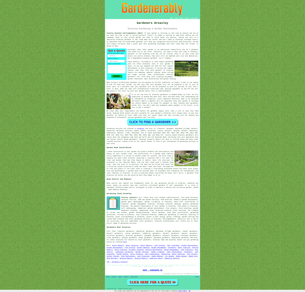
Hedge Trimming (157, 252)
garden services (152, 199)
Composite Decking (171, 258)
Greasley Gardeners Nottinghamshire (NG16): (125, 33)
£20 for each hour (117, 84)
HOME (171, 18)
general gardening (190, 204)
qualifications (185, 42)
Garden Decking (142, 252)
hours (109, 89)
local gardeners (144, 240)
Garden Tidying (113, 256)
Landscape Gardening (124, 252)
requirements (130, 111)
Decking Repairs (126, 258)
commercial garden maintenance (151, 208)
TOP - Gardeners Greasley (117, 262)
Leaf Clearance (173, 245)
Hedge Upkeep (181, 256)
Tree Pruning (159, 245)
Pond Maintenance (174, 252)
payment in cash (170, 103)
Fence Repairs (118, 245)
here (125, 242)
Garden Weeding (143, 247)
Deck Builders (112, 258)
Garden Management (158, 247)
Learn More (182, 291)
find (113, 231)
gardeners (132, 77)
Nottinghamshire (169, 219)
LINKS (176, 18)
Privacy (197, 276)
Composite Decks (156, 258)
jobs (129, 64)
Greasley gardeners (129, 197)
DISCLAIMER (194, 18)
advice (121, 115)
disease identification (169, 197)
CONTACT (187, 18)
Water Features (132, 245)
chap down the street (148, 39)
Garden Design (122, 254)
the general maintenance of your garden (147, 206)
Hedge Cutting (134, 276)
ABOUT (181, 18)
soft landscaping (128, 208)
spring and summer (165, 68)
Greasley (140, 128)
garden (154, 33)
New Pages (113, 276)
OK (189, 291)
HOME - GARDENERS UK (152, 270)
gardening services (142, 219)
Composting (165, 254)
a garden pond (159, 154)
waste (147, 91)
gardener (194, 49)
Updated (120, 276)
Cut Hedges (169, 256)
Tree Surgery (192, 254)
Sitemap (108, 276)
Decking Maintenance (154, 250)
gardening (194, 240)
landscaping (190, 96)
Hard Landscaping (152, 254)
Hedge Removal (157, 256)
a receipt (146, 107)
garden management (138, 204)
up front (186, 94)
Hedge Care (193, 256)
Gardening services (115, 128)
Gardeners (172, 247)
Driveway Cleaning (136, 250)
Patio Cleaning (121, 250)
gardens (158, 70)
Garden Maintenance (189, 245)
